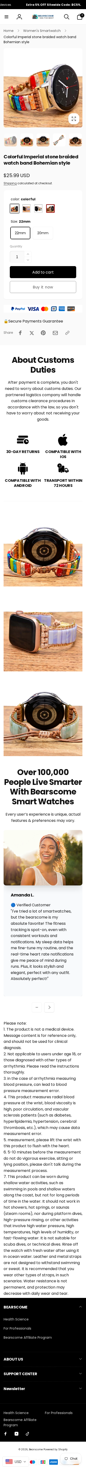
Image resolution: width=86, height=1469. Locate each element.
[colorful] (14, 208)
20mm (42, 233)
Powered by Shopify (55, 1449)
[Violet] (26, 208)
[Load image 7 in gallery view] (75, 139)
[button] (6, 17)
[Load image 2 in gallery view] (26, 139)
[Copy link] (67, 332)
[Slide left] (9, 88)
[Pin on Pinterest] (43, 332)
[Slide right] (77, 88)
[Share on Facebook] (20, 332)
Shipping (10, 183)
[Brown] (50, 208)
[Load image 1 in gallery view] (10, 139)
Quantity (16, 246)
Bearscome (36, 1449)
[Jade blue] (38, 208)
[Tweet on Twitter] (31, 332)
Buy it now (43, 287)
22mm (20, 233)
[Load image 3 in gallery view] (43, 139)
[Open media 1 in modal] (43, 87)
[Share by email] (55, 333)
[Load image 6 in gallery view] (59, 139)
